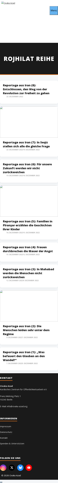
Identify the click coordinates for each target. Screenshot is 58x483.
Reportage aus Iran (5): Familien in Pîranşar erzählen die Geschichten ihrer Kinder (27, 225)
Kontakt (4, 437)
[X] (11, 467)
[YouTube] (29, 467)
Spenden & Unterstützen (12, 443)
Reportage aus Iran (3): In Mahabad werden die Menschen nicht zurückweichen (28, 273)
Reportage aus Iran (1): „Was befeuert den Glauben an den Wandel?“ (24, 356)
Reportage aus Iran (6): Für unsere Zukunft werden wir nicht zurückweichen (27, 168)
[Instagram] (3, 467)
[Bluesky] (20, 467)
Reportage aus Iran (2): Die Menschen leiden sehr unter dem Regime (26, 330)
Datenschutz (6, 432)
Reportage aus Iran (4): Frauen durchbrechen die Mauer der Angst (28, 249)
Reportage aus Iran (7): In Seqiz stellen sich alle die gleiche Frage (26, 144)
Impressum (5, 426)
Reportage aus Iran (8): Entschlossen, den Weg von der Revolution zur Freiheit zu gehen (26, 89)
